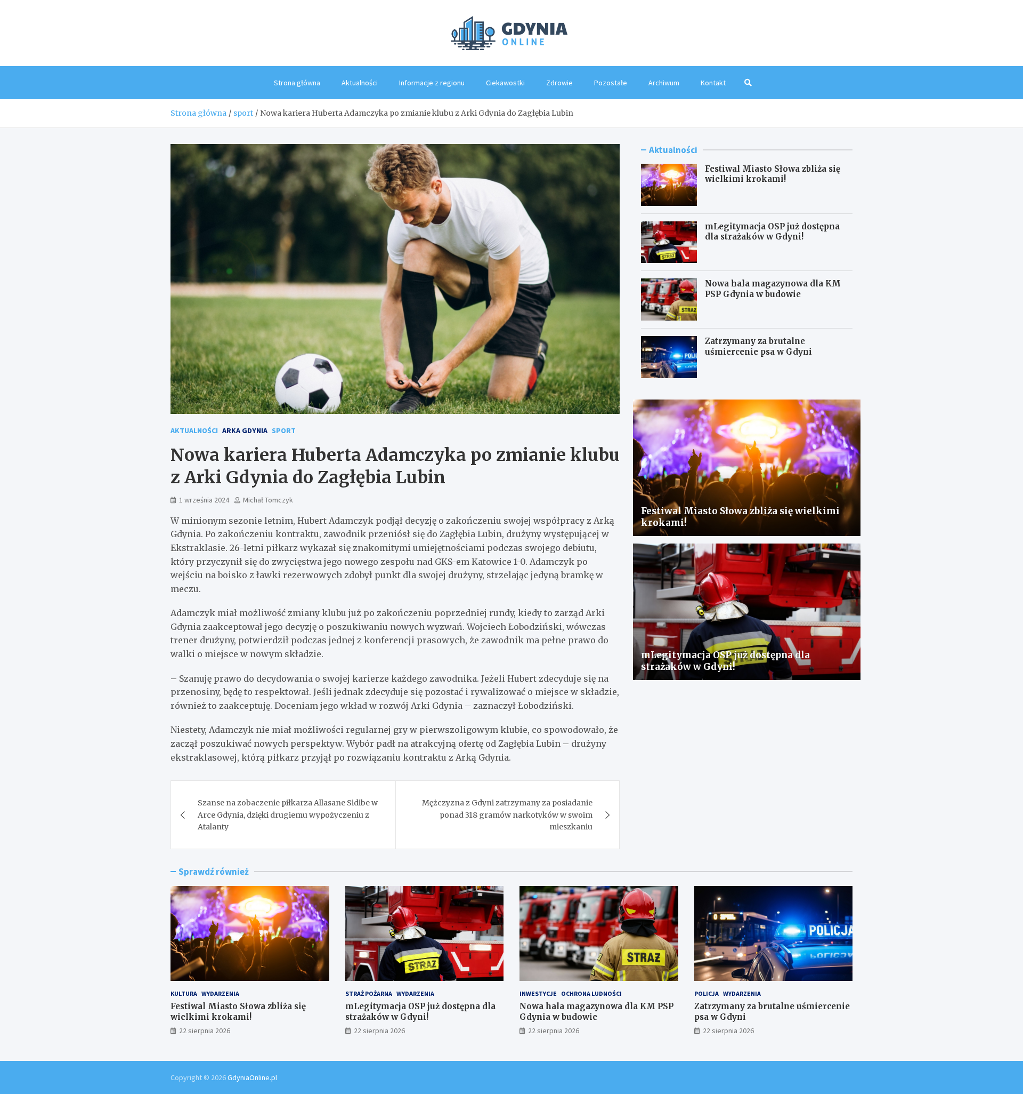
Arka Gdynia (244, 430)
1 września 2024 (204, 500)
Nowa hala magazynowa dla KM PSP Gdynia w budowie (773, 288)
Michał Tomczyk (268, 500)
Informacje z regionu (432, 82)
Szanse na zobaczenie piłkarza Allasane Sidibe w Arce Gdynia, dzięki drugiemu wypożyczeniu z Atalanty (288, 815)
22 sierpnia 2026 (204, 1030)
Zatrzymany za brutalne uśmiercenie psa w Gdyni (758, 346)
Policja (706, 993)
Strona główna (297, 82)
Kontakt (713, 82)
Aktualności (360, 82)
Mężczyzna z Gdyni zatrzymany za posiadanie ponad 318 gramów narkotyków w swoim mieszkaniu (507, 815)
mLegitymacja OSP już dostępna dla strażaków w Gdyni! (772, 231)
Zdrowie (559, 82)
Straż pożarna (368, 993)
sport (284, 430)
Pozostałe (610, 82)
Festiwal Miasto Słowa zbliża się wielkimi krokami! (772, 174)
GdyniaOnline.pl (252, 1077)
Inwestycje (538, 993)
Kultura (183, 993)
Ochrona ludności (591, 993)
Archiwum (663, 82)
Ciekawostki (505, 82)
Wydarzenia (220, 993)
